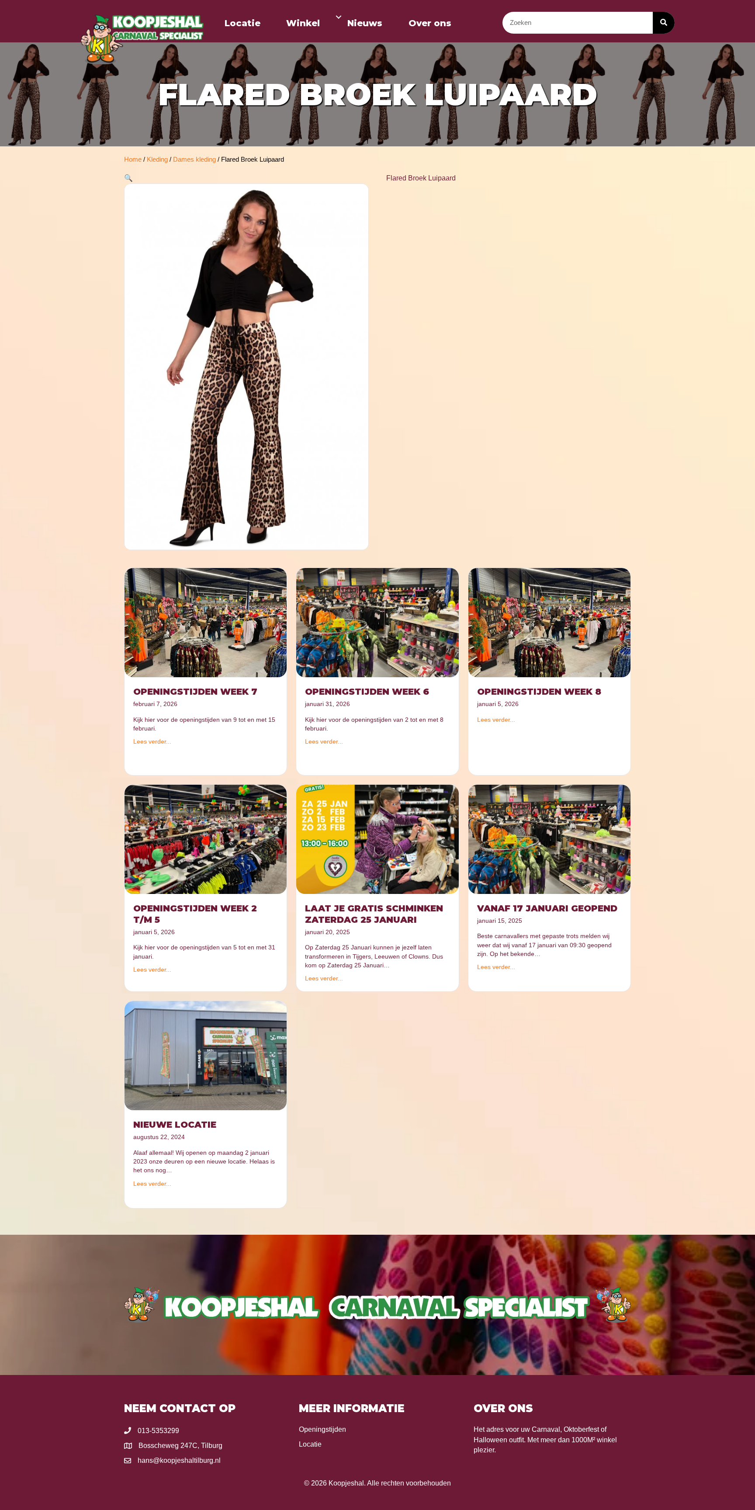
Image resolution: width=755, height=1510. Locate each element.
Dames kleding (194, 159)
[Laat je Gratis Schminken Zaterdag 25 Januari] (377, 838)
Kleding (157, 159)
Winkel (303, 23)
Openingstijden (322, 1429)
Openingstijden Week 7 (195, 691)
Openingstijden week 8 (539, 691)
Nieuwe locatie (174, 1124)
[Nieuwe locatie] (206, 1055)
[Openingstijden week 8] (549, 622)
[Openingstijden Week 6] (377, 622)
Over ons (430, 23)
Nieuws (364, 23)
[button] (338, 17)
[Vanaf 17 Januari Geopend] (549, 838)
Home (133, 159)
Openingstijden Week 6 (367, 691)
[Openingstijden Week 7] (206, 622)
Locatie (242, 23)
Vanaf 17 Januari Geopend (547, 908)
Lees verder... (152, 741)
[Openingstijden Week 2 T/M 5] (206, 838)
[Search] (664, 23)
